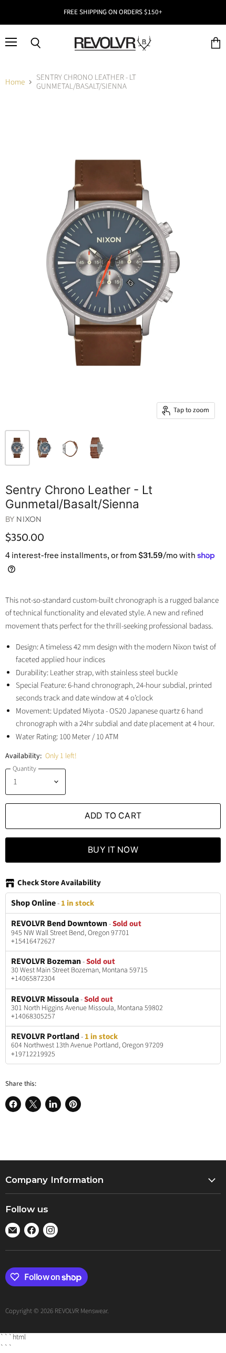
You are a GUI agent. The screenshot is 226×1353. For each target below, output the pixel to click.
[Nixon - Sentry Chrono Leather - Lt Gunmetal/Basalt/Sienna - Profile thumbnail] (43, 448)
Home (15, 82)
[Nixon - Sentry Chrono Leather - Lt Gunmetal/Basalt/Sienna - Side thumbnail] (69, 448)
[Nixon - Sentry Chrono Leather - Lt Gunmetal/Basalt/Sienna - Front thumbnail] (17, 448)
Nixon (29, 519)
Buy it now (113, 850)
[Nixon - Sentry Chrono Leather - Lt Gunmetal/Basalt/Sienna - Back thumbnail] (96, 448)
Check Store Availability (59, 883)
